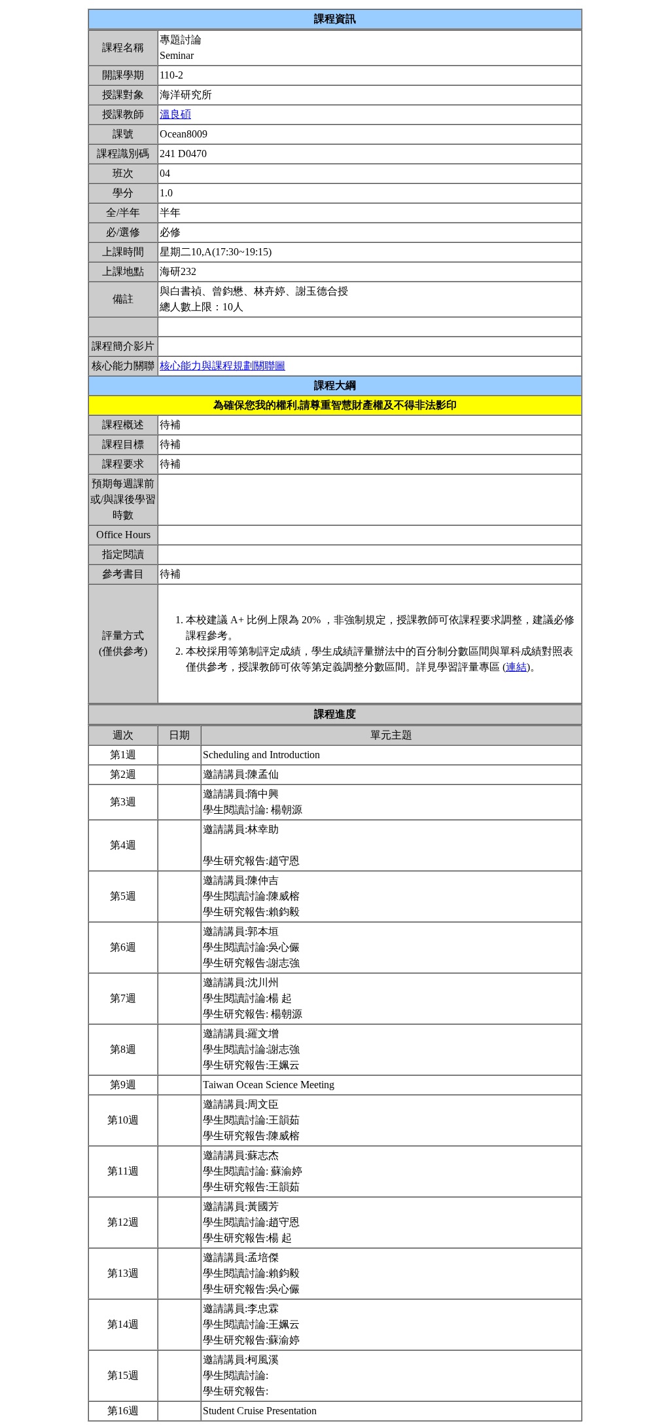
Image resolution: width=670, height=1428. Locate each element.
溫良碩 (175, 114)
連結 (516, 666)
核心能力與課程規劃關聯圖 (222, 365)
